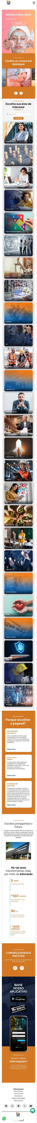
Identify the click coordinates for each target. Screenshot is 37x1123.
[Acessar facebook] (6, 1106)
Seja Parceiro (18, 1096)
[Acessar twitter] (25, 1106)
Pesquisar (18, 118)
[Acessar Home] (9, 5)
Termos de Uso (18, 1100)
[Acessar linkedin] (18, 1106)
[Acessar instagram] (12, 1106)
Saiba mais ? (11, 749)
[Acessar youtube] (31, 1106)
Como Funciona (18, 1093)
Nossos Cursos (18, 1091)
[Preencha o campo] (18, 114)
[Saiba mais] (18, 999)
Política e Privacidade (18, 1098)
